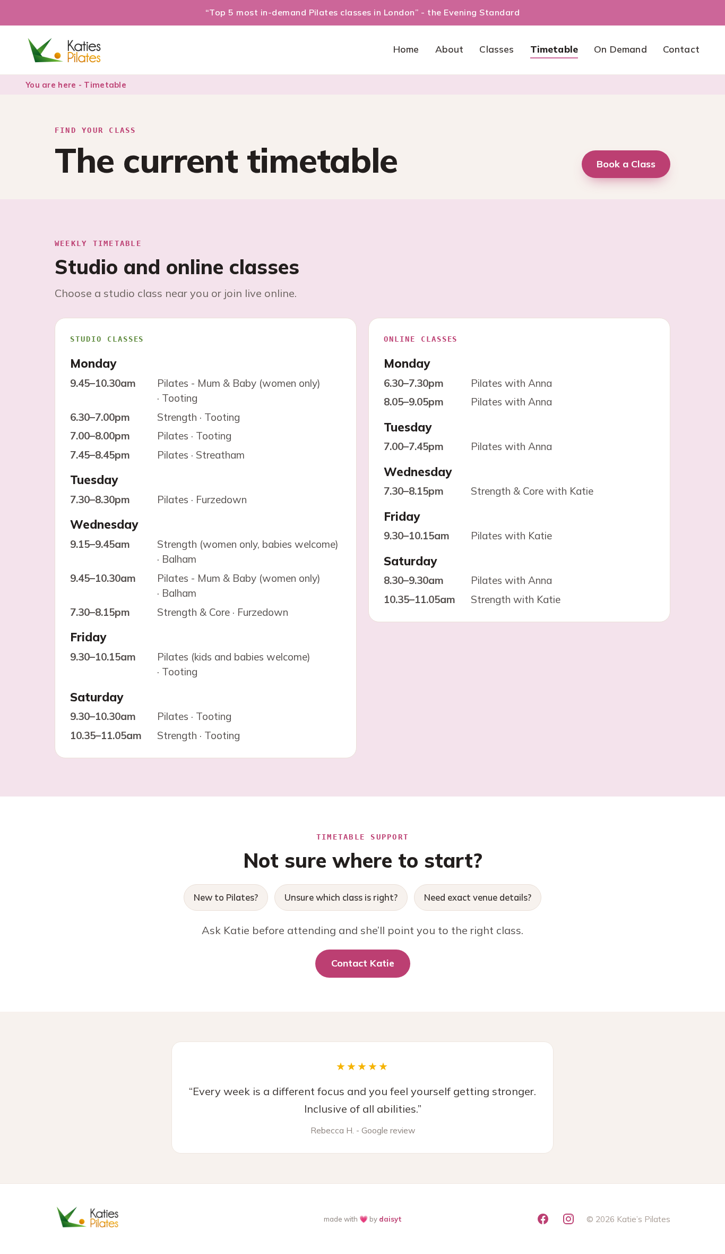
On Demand (620, 49)
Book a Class (626, 164)
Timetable (554, 49)
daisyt (390, 1219)
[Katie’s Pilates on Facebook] (543, 1218)
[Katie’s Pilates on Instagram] (568, 1218)
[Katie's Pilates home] (65, 50)
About (449, 49)
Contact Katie (362, 963)
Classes (496, 49)
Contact (681, 49)
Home (406, 49)
